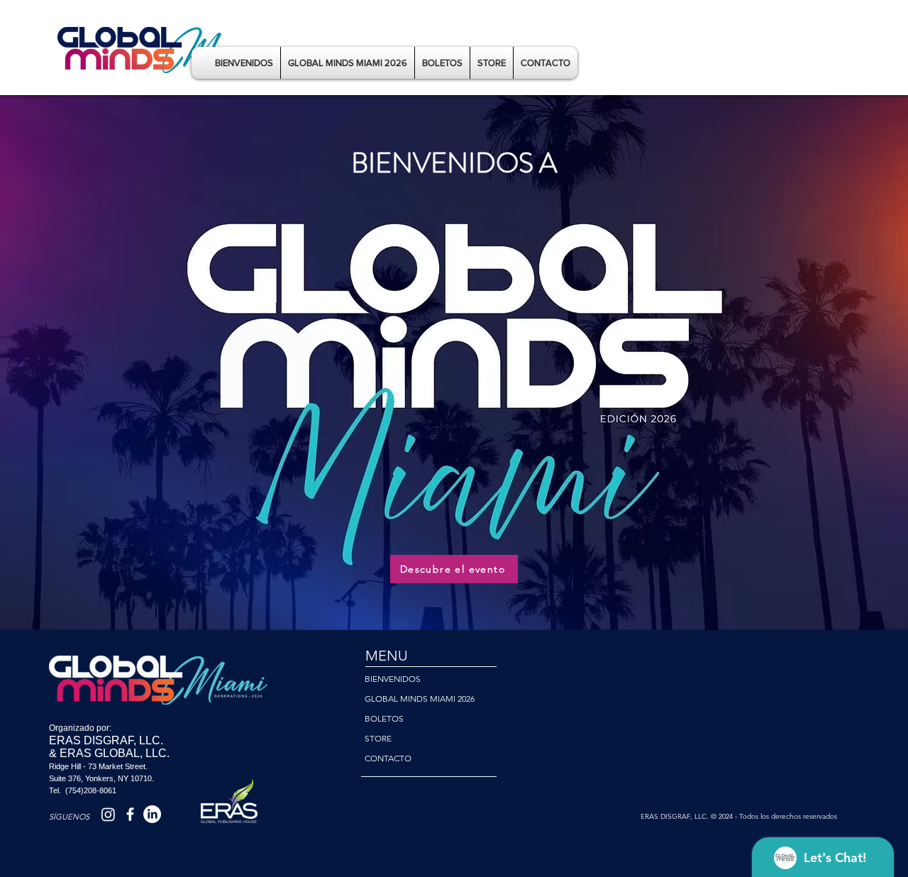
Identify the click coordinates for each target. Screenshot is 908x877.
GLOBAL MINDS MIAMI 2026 (420, 698)
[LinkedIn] (152, 814)
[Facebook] (130, 814)
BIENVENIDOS (393, 678)
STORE (378, 738)
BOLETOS (384, 718)
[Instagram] (108, 814)
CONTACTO (388, 758)
